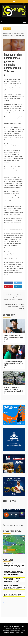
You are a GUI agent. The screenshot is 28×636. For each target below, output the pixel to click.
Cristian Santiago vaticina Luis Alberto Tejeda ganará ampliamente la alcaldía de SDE (13, 297)
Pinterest (9, 286)
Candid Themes (19, 632)
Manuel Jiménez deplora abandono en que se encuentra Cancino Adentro (14, 306)
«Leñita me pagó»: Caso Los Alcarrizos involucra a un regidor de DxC (13, 337)
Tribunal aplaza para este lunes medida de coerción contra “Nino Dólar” (13, 363)
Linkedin (18, 286)
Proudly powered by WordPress (11, 630)
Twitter (18, 283)
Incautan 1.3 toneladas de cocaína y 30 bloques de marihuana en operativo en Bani (13, 389)
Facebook (9, 283)
